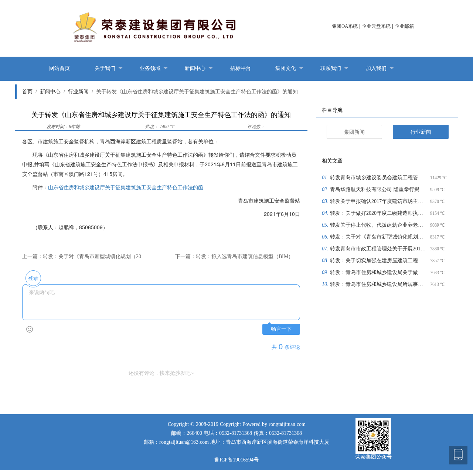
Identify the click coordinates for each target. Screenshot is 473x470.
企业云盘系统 (376, 26)
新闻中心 (195, 68)
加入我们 (376, 68)
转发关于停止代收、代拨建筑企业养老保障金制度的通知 (379, 225)
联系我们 (330, 68)
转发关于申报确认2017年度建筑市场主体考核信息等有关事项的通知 (379, 201)
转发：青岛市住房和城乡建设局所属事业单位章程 (379, 284)
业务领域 (150, 68)
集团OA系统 (345, 26)
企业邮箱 (404, 26)
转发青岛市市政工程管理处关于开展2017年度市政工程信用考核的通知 (379, 248)
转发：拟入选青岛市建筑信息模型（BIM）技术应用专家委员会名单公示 (278, 256)
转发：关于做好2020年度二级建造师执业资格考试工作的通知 (379, 213)
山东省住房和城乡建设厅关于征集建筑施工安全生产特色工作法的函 (125, 187)
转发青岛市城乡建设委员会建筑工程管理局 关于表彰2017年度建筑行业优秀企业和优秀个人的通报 (379, 177)
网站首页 (59, 68)
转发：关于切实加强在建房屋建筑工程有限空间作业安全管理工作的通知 (379, 260)
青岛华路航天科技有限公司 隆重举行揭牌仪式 (379, 189)
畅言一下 (281, 329)
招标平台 (240, 68)
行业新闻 (80, 91)
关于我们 (105, 68)
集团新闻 (354, 132)
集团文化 (285, 68)
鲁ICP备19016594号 (236, 460)
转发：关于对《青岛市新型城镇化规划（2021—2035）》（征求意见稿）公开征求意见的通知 (379, 237)
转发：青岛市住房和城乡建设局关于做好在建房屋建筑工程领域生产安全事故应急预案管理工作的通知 (379, 272)
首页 (29, 91)
